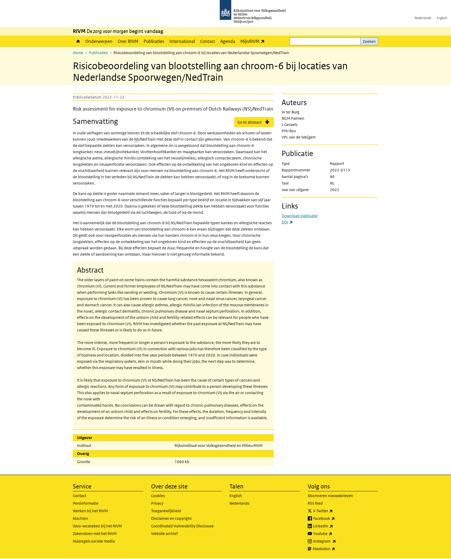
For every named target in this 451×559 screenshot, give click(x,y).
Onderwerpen (98, 41)
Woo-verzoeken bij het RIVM (97, 525)
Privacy (157, 503)
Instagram (336, 541)
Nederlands (422, 18)
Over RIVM (128, 41)
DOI (287, 222)
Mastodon (335, 548)
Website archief (164, 533)
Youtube (334, 533)
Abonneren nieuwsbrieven (330, 495)
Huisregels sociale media (94, 541)
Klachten (80, 518)
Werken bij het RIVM (90, 510)
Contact (207, 41)
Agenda (227, 41)
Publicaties (154, 41)
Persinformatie (85, 503)
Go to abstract (250, 122)
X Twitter (334, 510)
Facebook (335, 518)
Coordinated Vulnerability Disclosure (182, 525)
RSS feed (315, 503)
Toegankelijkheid (166, 510)
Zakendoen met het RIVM (95, 533)
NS (136, 139)
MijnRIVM (253, 41)
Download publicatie (300, 215)
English (442, 18)
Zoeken (369, 41)
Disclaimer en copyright (171, 518)
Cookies (158, 495)
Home (78, 41)
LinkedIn (334, 525)
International (182, 41)
